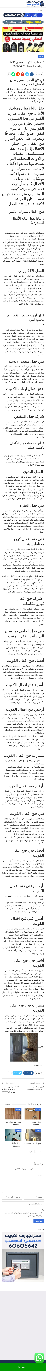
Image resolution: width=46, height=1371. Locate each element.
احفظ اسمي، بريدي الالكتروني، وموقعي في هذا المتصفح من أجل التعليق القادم (24, 1214)
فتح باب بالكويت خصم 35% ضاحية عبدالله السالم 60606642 (11, 1089)
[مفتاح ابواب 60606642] (33, 1113)
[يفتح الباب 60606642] (33, 1135)
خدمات (41, 56)
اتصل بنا (21, 1367)
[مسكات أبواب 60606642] (13, 1135)
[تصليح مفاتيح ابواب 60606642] (13, 1113)
